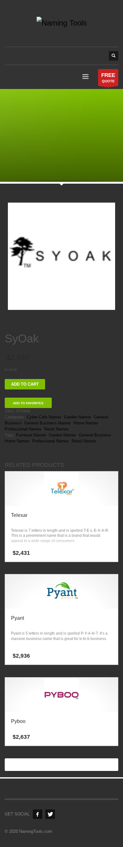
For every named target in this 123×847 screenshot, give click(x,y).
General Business (95, 435)
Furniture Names (31, 435)
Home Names (85, 423)
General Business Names (47, 423)
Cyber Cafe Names (44, 417)
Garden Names (77, 417)
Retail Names (56, 429)
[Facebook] (37, 814)
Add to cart (25, 384)
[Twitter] (50, 814)
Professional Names (23, 429)
